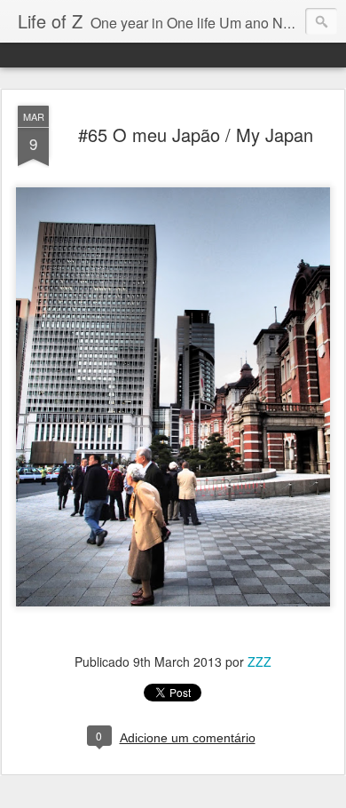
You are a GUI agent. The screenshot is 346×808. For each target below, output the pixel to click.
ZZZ (259, 661)
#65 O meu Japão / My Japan (195, 134)
